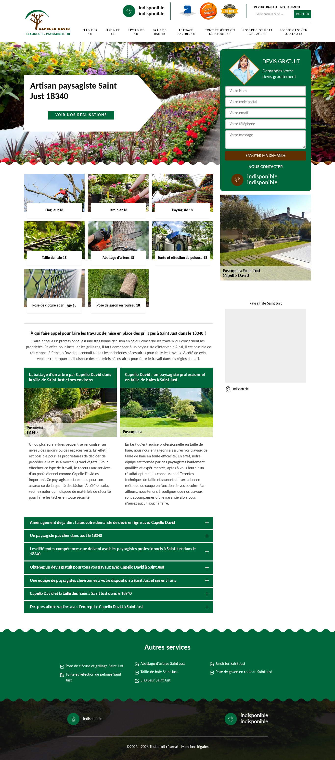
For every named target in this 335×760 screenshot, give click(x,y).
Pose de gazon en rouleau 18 (293, 32)
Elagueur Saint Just (155, 680)
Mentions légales (194, 747)
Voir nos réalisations (81, 115)
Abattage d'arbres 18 (186, 32)
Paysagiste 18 (136, 32)
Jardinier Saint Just (230, 664)
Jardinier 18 (112, 32)
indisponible (151, 8)
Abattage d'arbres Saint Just (163, 664)
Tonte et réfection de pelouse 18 (220, 32)
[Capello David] (46, 22)
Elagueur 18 (90, 32)
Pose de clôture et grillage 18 (257, 32)
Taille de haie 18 (159, 32)
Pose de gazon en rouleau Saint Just (244, 672)
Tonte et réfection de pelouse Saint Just (93, 677)
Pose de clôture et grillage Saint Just (94, 666)
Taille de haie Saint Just (159, 672)
